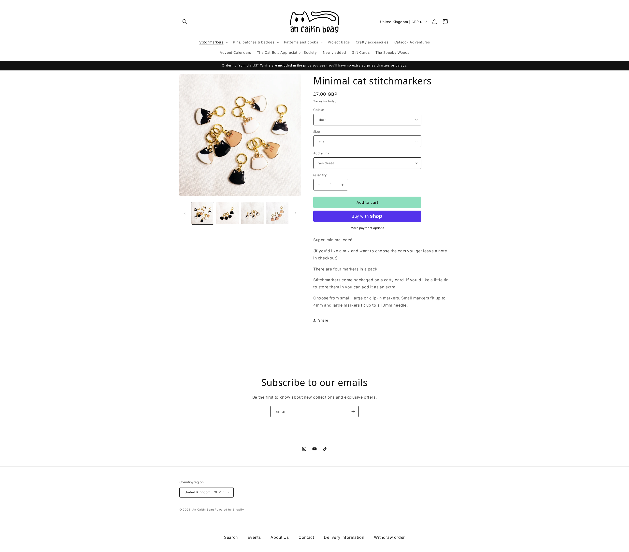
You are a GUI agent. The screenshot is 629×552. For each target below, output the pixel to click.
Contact (306, 537)
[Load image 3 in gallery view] (252, 213)
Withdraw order (389, 537)
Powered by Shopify (229, 509)
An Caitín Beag (203, 509)
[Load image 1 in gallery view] (202, 213)
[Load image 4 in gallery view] (277, 213)
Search (231, 537)
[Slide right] (295, 213)
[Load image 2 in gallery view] (227, 213)
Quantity (320, 175)
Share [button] (323, 320)
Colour (318, 110)
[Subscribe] (353, 411)
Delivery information (344, 537)
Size (316, 132)
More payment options (367, 228)
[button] (184, 21)
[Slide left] (184, 213)
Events (254, 537)
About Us (280, 537)
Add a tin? (321, 153)
